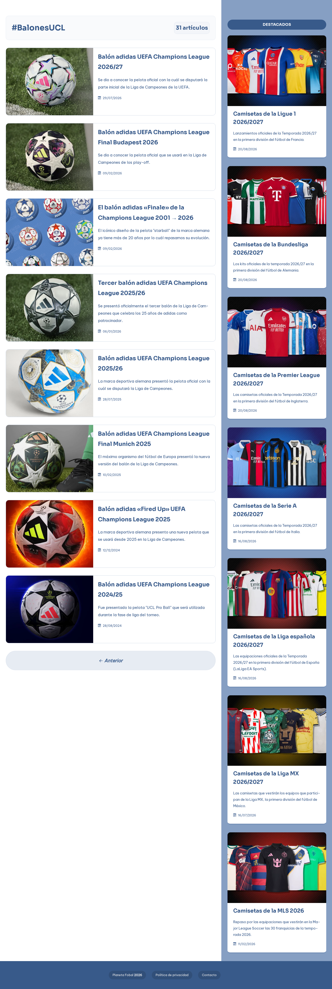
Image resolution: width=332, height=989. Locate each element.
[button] (123, 6)
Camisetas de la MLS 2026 (268, 911)
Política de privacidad (172, 975)
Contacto (209, 975)
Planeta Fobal (127, 975)
